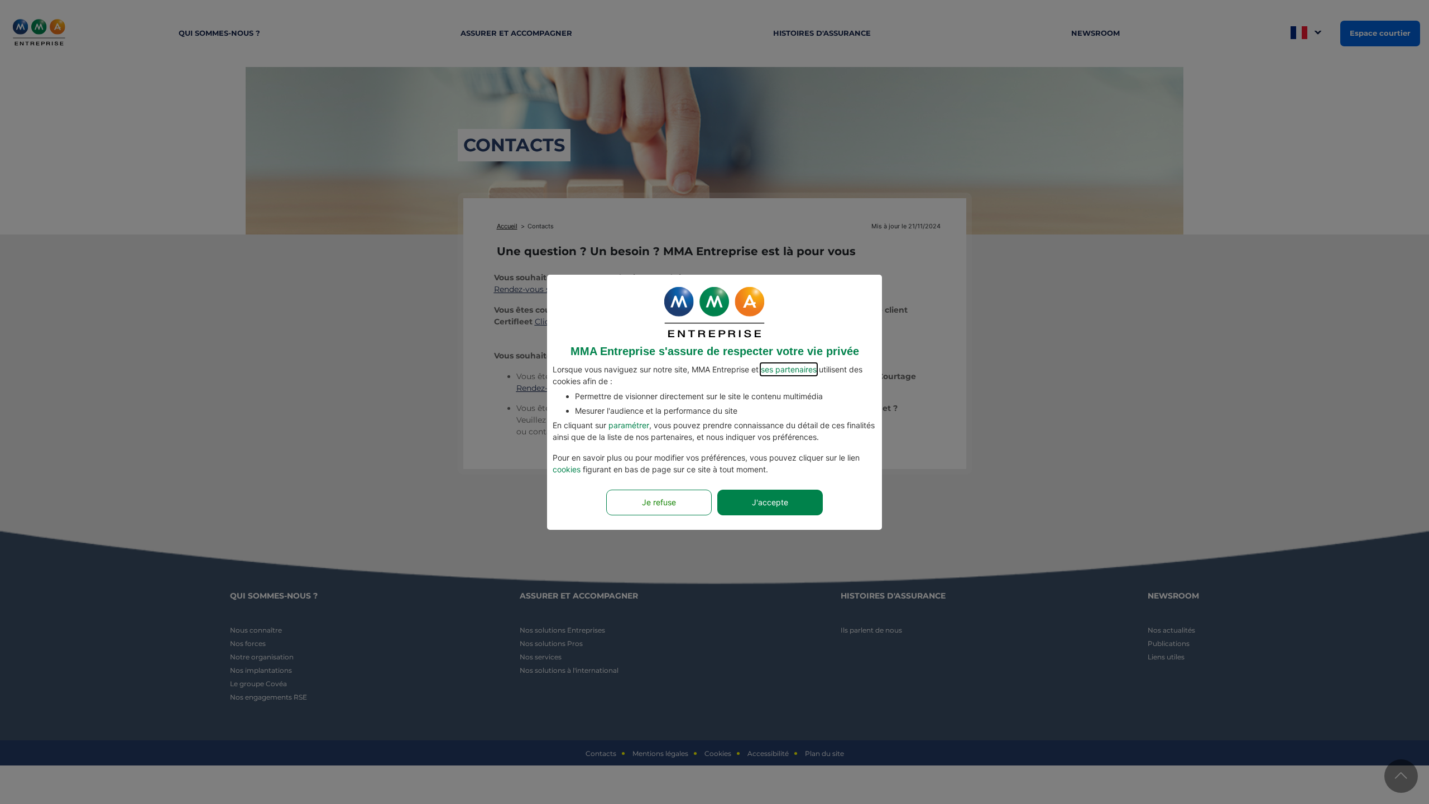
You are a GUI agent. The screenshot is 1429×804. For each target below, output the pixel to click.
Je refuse (659, 502)
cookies (567, 469)
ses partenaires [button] (789, 369)
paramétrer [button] (628, 425)
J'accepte (770, 502)
